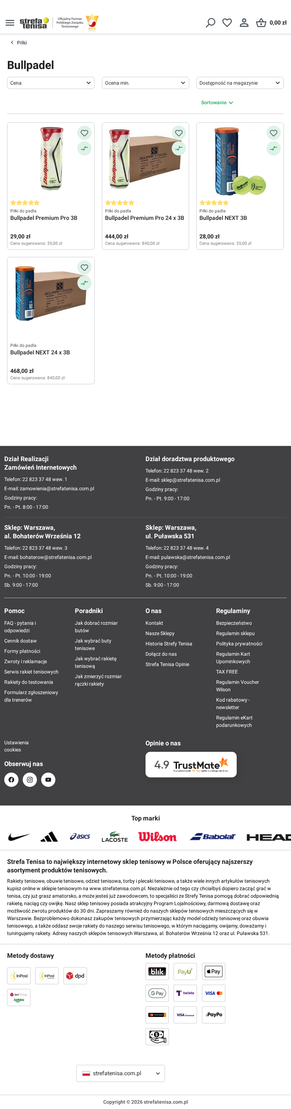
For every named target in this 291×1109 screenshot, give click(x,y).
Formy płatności (22, 651)
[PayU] (185, 971)
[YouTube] (48, 779)
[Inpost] (19, 975)
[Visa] (213, 993)
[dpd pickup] (19, 997)
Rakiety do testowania (28, 682)
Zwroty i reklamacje (25, 661)
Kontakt (154, 623)
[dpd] (75, 975)
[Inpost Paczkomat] (47, 975)
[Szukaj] (210, 22)
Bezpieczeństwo (234, 623)
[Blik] (157, 971)
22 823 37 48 (36, 479)
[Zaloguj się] (244, 22)
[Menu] (10, 22)
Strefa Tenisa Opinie (167, 664)
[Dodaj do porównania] (84, 148)
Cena (16, 83)
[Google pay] (157, 993)
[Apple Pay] (213, 971)
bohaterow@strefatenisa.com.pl (56, 557)
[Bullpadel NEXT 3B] (240, 161)
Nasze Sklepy (160, 633)
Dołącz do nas (161, 654)
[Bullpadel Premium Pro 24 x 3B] (145, 161)
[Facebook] (11, 779)
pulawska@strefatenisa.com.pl (195, 557)
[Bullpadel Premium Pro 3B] (51, 161)
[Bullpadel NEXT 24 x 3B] (51, 295)
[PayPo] (213, 1014)
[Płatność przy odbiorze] (157, 1036)
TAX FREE (227, 672)
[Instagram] (30, 779)
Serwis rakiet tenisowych (31, 672)
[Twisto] (185, 993)
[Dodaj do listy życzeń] (84, 133)
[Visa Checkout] (185, 1014)
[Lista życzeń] (227, 22)
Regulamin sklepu (235, 633)
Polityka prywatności (239, 643)
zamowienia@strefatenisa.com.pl (57, 488)
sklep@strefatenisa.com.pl (190, 480)
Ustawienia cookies (11, 746)
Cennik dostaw (20, 641)
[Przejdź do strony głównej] (34, 22)
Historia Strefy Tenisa (169, 643)
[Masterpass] (157, 1014)
